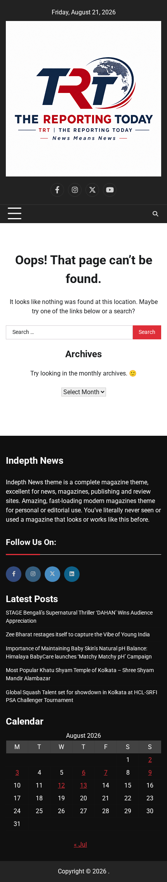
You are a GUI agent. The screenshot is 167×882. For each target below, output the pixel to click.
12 (61, 785)
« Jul (80, 844)
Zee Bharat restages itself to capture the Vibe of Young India (78, 634)
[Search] (155, 214)
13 (83, 785)
